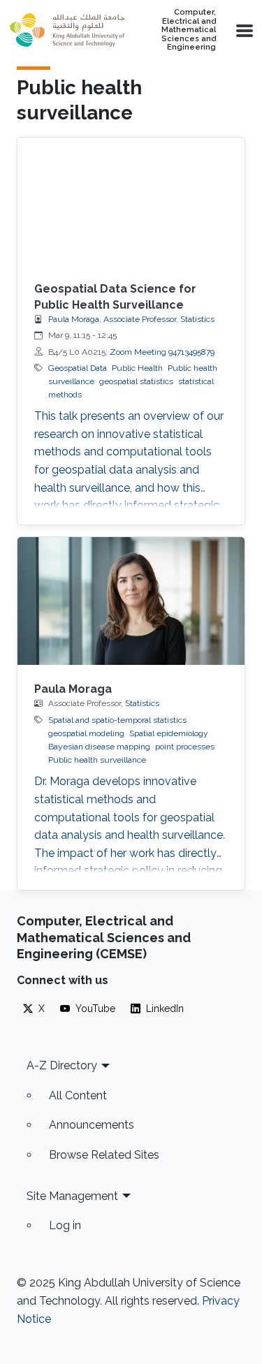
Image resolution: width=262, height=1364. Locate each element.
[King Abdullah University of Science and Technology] (67, 30)
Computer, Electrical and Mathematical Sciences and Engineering (188, 30)
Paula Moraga (73, 689)
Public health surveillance (97, 760)
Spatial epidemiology (168, 733)
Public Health (137, 368)
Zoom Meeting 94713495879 (162, 352)
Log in (65, 1225)
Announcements (91, 1124)
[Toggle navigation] (243, 30)
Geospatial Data (77, 368)
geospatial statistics (136, 381)
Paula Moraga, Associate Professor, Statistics (131, 319)
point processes (184, 746)
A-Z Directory (62, 1065)
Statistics (142, 703)
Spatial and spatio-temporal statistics (117, 720)
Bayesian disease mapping (99, 746)
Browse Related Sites (104, 1154)
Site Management (72, 1196)
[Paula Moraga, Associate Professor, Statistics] (131, 601)
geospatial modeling (86, 733)
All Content (78, 1095)
